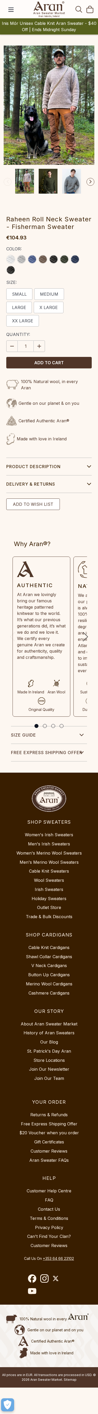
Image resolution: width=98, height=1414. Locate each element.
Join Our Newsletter (49, 1069)
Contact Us (49, 1209)
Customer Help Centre (49, 1190)
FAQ (49, 1200)
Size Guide (23, 735)
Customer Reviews (49, 1151)
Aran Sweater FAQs (49, 1160)
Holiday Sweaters (49, 898)
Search (79, 9)
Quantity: (18, 334)
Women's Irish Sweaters (49, 834)
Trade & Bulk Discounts (49, 916)
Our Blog (49, 1042)
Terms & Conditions (49, 1218)
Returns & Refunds (49, 1114)
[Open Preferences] (7, 1404)
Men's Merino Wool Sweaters (49, 862)
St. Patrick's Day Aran (49, 1051)
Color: (14, 248)
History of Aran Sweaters (49, 1032)
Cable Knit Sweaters (49, 871)
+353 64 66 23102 (58, 1258)
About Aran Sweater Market (49, 1023)
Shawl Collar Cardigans (49, 956)
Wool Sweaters (49, 880)
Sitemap (70, 1380)
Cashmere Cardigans (49, 993)
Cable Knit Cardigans (49, 947)
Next (90, 182)
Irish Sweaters (49, 889)
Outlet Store (49, 907)
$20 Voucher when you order (49, 1132)
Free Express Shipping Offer (46, 752)
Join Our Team (49, 1078)
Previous (7, 182)
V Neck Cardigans (49, 965)
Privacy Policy (49, 1227)
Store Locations (49, 1060)
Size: (11, 282)
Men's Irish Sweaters (49, 843)
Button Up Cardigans (49, 974)
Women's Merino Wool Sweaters (49, 853)
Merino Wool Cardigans (49, 983)
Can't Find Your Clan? (49, 1236)
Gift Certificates (49, 1141)
